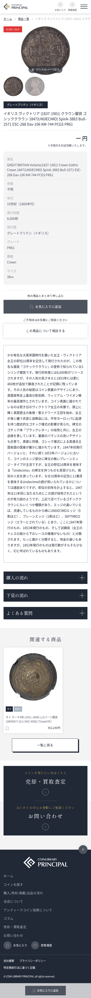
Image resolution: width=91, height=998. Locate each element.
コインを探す (13, 884)
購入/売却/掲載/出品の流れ (23, 893)
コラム (8, 918)
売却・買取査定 (15, 926)
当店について (13, 901)
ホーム (8, 18)
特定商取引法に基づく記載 (19, 967)
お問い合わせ (13, 935)
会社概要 (9, 960)
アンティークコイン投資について (28, 910)
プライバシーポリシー (32, 960)
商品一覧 (23, 18)
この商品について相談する (45, 330)
